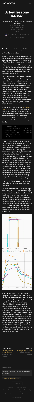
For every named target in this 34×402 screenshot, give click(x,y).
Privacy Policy (27, 390)
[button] (30, 3)
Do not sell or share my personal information (17, 394)
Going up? (18, 383)
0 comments (29, 353)
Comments (20, 37)
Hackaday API (17, 392)
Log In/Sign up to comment (11, 378)
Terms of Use (17, 390)
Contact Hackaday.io (20, 388)
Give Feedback (7, 390)
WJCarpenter (12, 34)
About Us (10, 388)
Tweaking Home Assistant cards (7, 351)
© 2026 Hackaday (17, 397)
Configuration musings (24, 350)
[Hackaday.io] (8, 3)
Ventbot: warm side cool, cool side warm (22, 22)
